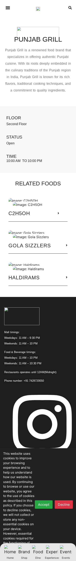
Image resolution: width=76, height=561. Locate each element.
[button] (7, 7)
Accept (43, 504)
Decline (64, 504)
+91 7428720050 (34, 380)
